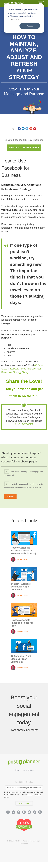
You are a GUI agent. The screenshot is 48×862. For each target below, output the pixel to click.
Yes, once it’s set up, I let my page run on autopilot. (23, 473)
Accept (30, 26)
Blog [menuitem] (17, 770)
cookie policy (13, 19)
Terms (29, 795)
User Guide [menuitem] (28, 770)
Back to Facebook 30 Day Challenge (24, 140)
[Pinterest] (35, 812)
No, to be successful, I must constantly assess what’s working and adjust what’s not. (23, 485)
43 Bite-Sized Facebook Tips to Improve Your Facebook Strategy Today (22, 369)
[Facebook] (8, 812)
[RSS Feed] (40, 812)
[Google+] (19, 812)
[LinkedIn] (24, 812)
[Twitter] (13, 812)
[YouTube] (29, 812)
